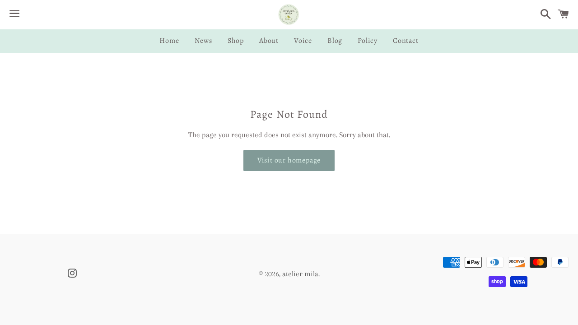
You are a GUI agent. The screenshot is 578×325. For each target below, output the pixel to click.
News (203, 41)
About (269, 41)
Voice (303, 41)
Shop (236, 41)
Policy (368, 41)
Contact (406, 41)
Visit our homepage (289, 160)
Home (169, 41)
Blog (334, 41)
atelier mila (300, 273)
